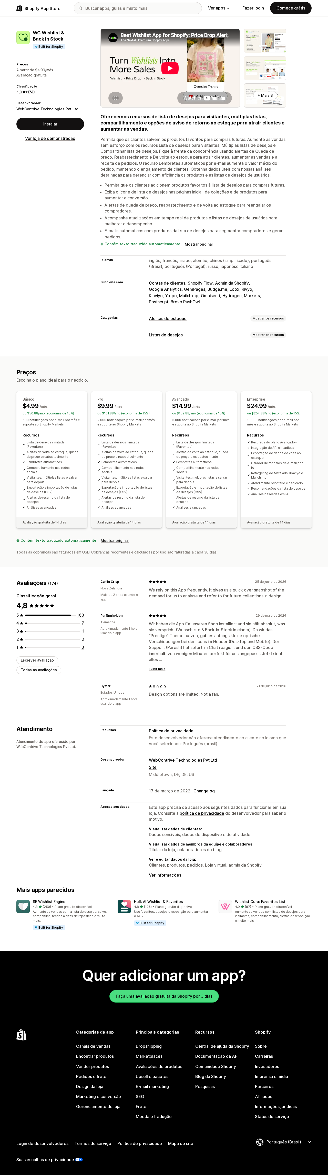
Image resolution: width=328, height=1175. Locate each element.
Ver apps (216, 8)
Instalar (50, 124)
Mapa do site (180, 1143)
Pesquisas (205, 1086)
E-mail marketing (152, 1086)
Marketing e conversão (98, 1096)
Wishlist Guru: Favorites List (260, 901)
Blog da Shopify (210, 1076)
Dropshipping (149, 1046)
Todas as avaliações (39, 670)
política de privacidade (202, 813)
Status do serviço (272, 1116)
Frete (141, 1106)
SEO (140, 1096)
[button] (62, 915)
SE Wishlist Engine (49, 901)
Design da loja (89, 1086)
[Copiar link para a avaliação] (122, 582)
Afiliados (263, 1096)
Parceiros (264, 1086)
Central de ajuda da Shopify (222, 1046)
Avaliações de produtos (159, 1066)
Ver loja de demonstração (50, 138)
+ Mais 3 (265, 95)
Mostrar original (199, 244)
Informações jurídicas (276, 1106)
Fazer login (253, 8)
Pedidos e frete (91, 1076)
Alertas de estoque (168, 318)
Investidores (267, 1066)
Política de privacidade (171, 730)
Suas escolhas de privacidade (45, 1159)
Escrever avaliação (37, 660)
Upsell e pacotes (152, 1076)
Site (153, 767)
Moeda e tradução (154, 1116)
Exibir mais (157, 669)
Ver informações (165, 875)
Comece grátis (290, 8)
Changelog (204, 790)
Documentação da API (217, 1056)
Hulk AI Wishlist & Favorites (158, 901)
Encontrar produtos (95, 1056)
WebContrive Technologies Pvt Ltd (47, 109)
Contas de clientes (167, 283)
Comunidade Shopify (215, 1066)
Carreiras (264, 1056)
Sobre (261, 1046)
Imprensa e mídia (271, 1076)
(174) (30, 92)
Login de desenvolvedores (42, 1143)
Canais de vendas (93, 1046)
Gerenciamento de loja (98, 1106)
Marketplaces (149, 1056)
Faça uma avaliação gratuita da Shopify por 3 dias (164, 996)
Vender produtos (92, 1066)
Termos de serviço (93, 1143)
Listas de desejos (166, 334)
